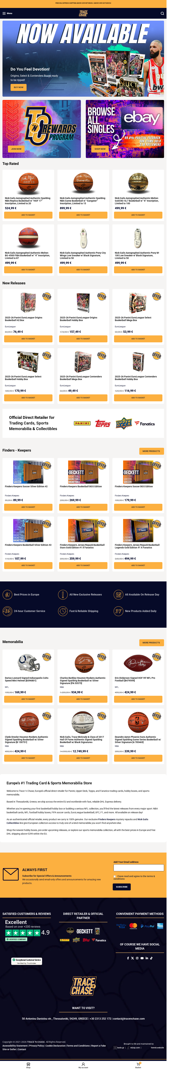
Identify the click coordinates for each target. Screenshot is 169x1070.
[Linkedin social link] (147, 958)
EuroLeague (10, 326)
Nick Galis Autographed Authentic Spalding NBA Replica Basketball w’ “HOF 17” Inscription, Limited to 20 (27, 201)
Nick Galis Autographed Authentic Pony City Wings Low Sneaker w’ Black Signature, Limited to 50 (83, 255)
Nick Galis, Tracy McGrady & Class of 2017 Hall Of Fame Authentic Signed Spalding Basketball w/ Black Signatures (82, 740)
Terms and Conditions (78, 1045)
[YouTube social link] (142, 958)
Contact (22, 1049)
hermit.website (157, 1048)
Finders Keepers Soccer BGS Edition (134, 486)
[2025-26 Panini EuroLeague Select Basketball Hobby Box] (28, 362)
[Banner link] (41, 129)
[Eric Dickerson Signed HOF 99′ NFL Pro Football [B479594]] (138, 663)
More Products (151, 451)
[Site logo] (83, 13)
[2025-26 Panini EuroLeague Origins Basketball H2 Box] (28, 303)
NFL (7, 687)
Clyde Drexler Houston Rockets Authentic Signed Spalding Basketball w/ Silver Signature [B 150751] (26, 740)
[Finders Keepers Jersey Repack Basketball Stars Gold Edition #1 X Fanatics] (83, 530)
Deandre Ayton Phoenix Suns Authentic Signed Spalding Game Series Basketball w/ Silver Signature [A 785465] (138, 740)
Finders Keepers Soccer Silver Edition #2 (26, 486)
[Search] (162, 13)
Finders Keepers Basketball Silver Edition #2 (28, 545)
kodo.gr (120, 1048)
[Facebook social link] (128, 958)
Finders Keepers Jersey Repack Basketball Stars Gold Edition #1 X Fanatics (82, 546)
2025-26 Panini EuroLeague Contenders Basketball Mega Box (81, 378)
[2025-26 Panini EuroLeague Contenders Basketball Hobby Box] (138, 362)
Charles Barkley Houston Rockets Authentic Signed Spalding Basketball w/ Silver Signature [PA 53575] (82, 681)
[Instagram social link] (137, 958)
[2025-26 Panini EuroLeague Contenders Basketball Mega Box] (83, 362)
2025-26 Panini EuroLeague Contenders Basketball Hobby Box (136, 378)
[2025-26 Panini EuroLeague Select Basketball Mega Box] (138, 303)
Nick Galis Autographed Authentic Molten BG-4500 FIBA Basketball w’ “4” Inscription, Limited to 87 (27, 255)
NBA (62, 687)
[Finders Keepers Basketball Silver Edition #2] (28, 530)
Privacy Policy (36, 1045)
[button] (28, 215)
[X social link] (132, 958)
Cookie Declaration (56, 1045)
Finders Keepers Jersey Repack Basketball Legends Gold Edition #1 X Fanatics (137, 546)
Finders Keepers (12, 496)
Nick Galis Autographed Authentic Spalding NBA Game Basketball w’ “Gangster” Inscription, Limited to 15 (82, 201)
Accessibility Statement (15, 1045)
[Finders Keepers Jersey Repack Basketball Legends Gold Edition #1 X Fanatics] (138, 530)
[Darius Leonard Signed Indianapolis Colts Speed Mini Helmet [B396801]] (28, 663)
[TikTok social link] (151, 958)
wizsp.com (135, 1048)
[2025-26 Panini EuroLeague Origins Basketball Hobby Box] (83, 303)
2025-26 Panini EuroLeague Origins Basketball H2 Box (23, 319)
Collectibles (46, 428)
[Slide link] (83, 59)
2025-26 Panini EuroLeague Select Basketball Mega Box (133, 319)
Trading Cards (21, 423)
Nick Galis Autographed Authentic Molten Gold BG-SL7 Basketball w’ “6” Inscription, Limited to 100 (137, 201)
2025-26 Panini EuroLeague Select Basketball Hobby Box (23, 378)
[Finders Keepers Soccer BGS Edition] (138, 472)
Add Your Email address (126, 862)
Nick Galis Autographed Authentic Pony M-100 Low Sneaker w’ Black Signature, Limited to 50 (137, 255)
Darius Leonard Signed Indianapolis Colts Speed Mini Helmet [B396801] (26, 679)
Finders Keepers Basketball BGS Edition (81, 486)
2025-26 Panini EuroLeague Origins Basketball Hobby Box (78, 319)
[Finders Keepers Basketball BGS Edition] (83, 472)
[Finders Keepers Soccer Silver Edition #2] (28, 472)
